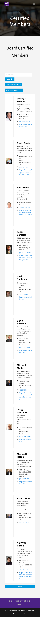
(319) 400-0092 (25, 436)
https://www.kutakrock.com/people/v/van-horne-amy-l (25, 576)
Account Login (22, 601)
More (20, 586)
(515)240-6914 (24, 121)
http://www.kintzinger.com (25, 351)
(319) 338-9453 (25, 479)
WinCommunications (20, 614)
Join (10, 601)
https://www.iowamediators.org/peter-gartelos (25, 257)
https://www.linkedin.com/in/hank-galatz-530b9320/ (25, 212)
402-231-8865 (24, 570)
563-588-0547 (24, 348)
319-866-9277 (24, 167)
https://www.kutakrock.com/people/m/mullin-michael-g (25, 396)
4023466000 (24, 390)
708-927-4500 (24, 207)
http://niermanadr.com (25, 440)
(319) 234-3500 (25, 253)
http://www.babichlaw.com (25, 298)
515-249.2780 (24, 522)
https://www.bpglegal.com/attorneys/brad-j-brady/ (25, 172)
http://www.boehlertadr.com (25, 125)
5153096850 (24, 294)
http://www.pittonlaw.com (25, 483)
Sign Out (18, 604)
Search (9, 79)
